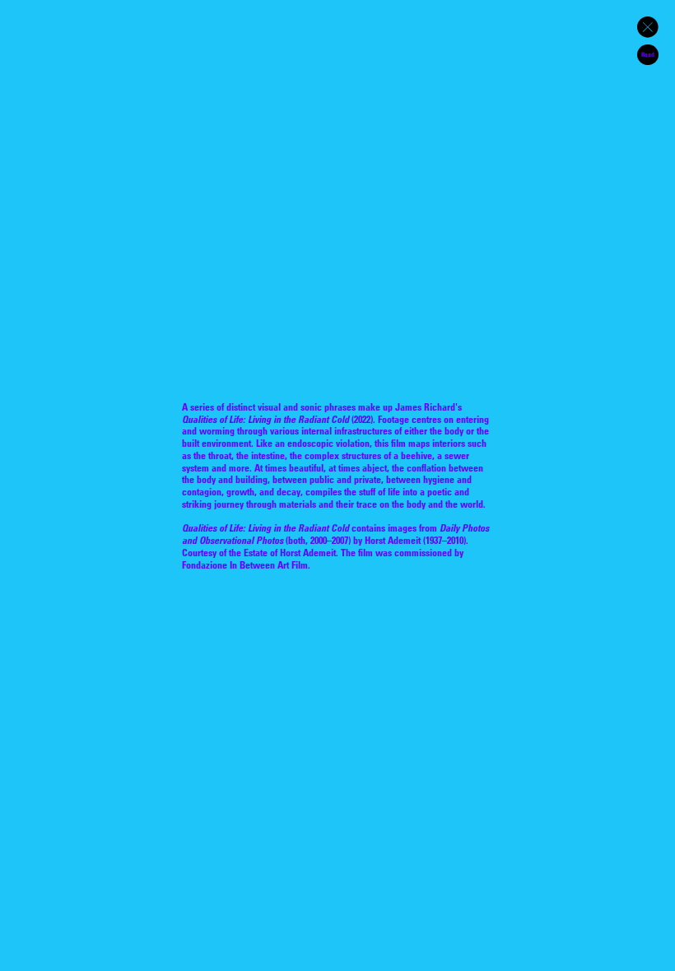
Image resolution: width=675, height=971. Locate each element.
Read (647, 54)
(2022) (277, 418)
